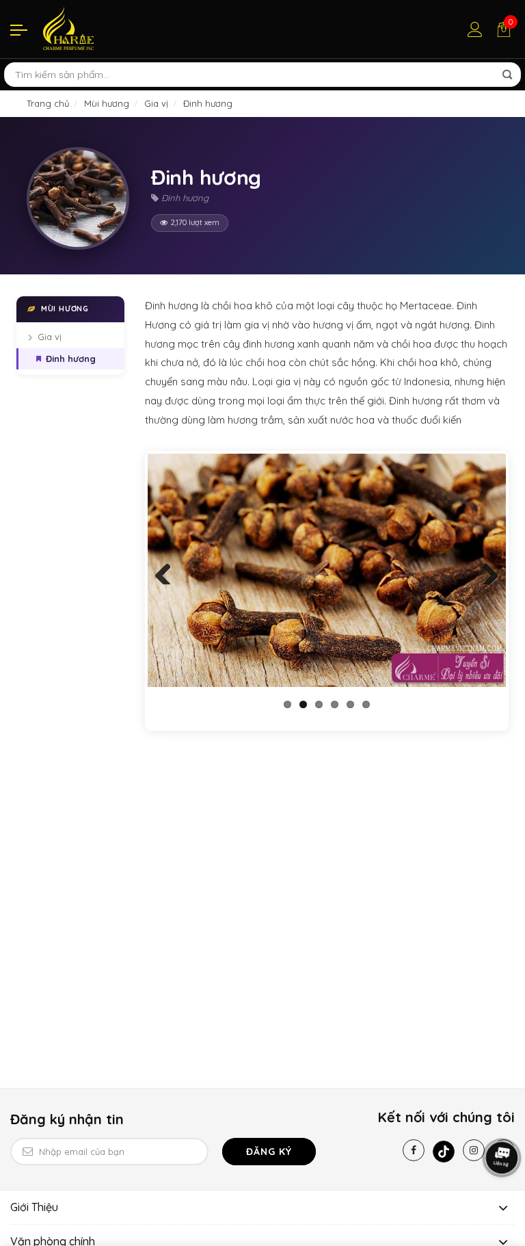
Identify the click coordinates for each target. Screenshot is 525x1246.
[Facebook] (414, 1150)
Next (485, 570)
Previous (168, 570)
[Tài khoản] (475, 29)
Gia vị (50, 336)
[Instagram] (474, 1150)
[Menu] (18, 29)
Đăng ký (269, 1151)
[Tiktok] (444, 1152)
